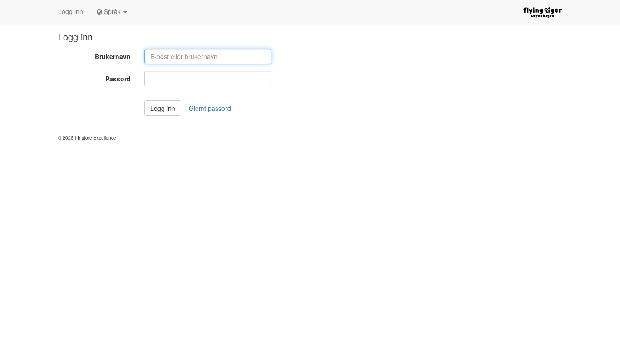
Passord (118, 78)
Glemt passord (210, 108)
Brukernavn (113, 56)
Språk (112, 11)
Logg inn (70, 11)
